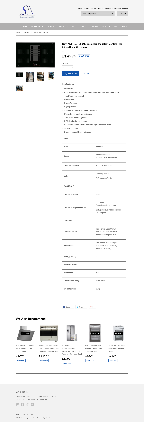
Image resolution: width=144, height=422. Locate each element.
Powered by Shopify (43, 418)
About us (25, 414)
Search (18, 414)
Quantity (65, 63)
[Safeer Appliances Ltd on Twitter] (17, 405)
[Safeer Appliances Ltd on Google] (27, 405)
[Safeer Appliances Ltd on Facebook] (22, 405)
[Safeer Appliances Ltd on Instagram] (32, 405)
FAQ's (32, 414)
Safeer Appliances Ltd (28, 418)
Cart (124, 13)
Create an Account (121, 8)
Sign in (108, 8)
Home (18, 32)
